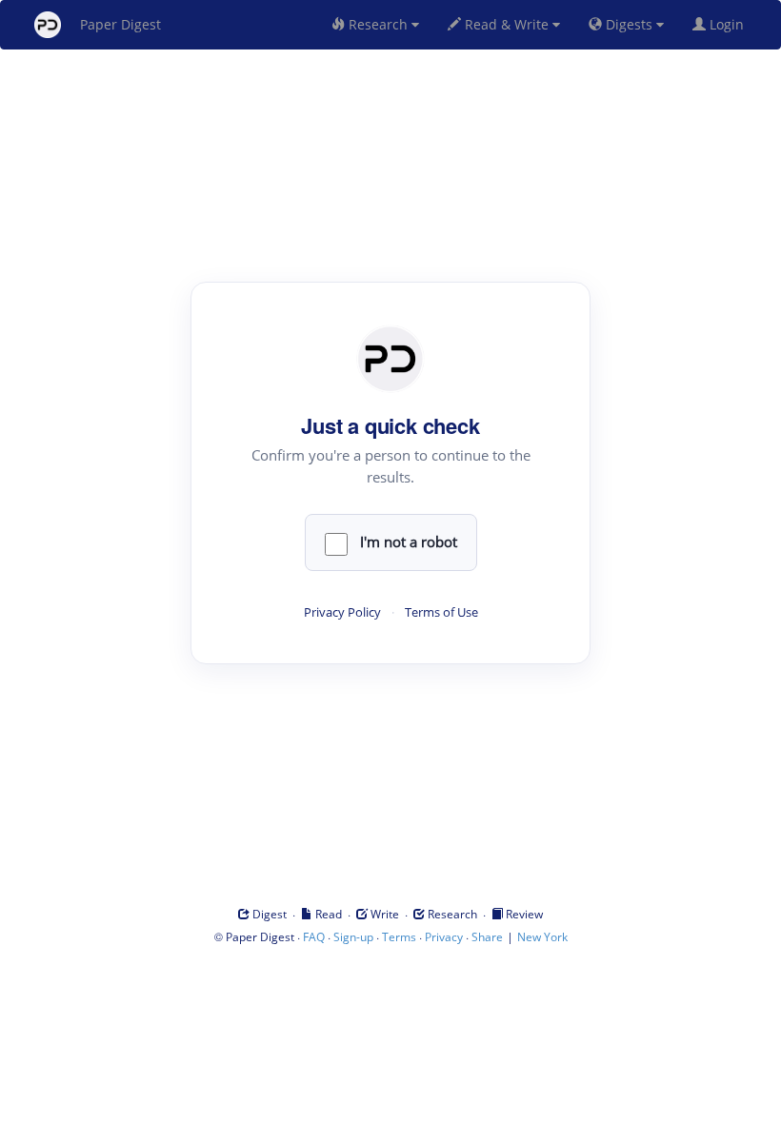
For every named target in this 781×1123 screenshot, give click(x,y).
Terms (399, 937)
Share (487, 937)
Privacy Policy (342, 612)
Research (378, 24)
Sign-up (353, 937)
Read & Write (506, 24)
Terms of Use (441, 612)
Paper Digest (120, 24)
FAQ (314, 937)
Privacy (444, 937)
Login (728, 24)
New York (542, 937)
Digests (629, 24)
